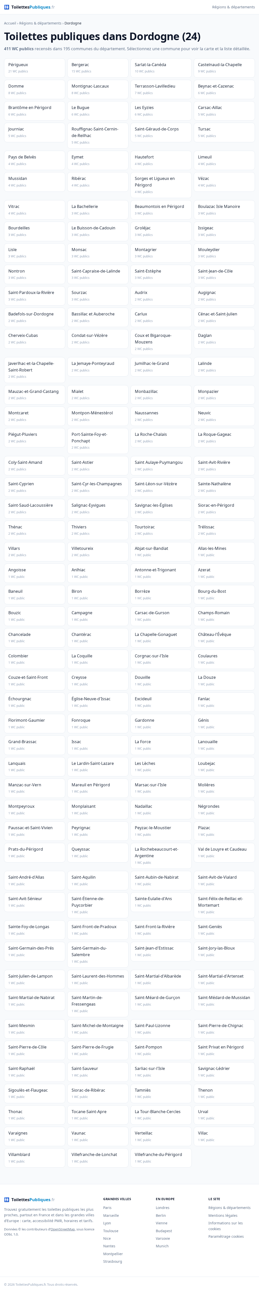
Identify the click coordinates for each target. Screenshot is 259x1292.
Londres (162, 1207)
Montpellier (113, 1253)
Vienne (161, 1223)
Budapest (164, 1230)
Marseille (111, 1215)
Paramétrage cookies (226, 1236)
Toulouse (110, 1230)
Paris (107, 1207)
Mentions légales (223, 1215)
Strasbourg (112, 1261)
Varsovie (163, 1238)
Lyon (107, 1223)
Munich (162, 1246)
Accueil (10, 23)
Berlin (161, 1215)
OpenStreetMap (63, 1229)
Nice (107, 1238)
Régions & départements (233, 7)
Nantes (109, 1246)
